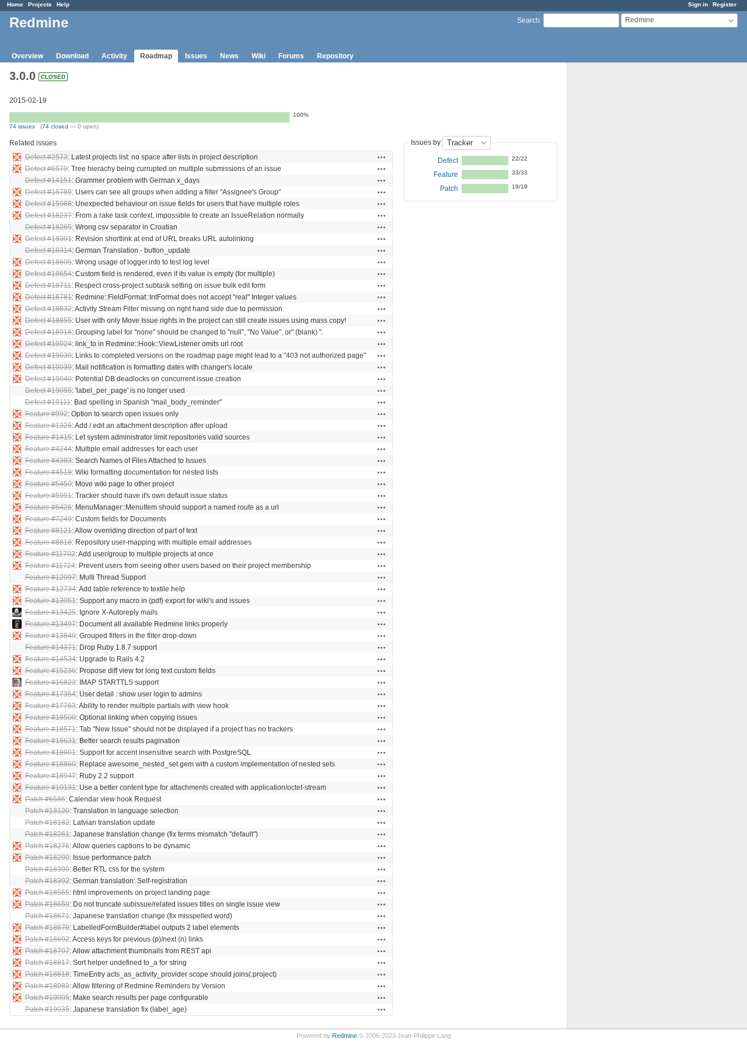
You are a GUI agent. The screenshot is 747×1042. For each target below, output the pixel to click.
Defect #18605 (48, 262)
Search (528, 20)
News (229, 56)
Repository (335, 56)
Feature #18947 (50, 776)
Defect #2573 (46, 157)
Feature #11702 (50, 554)
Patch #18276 (47, 846)
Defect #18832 (48, 309)
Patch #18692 (47, 939)
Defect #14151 (48, 180)
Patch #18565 (47, 892)
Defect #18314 (48, 250)
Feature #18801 (50, 752)
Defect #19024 (48, 344)
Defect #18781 (48, 297)
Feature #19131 (50, 787)
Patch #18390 (47, 869)
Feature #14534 (50, 659)
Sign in (698, 4)
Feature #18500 (50, 717)
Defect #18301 (48, 239)
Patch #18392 (47, 881)
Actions (381, 157)
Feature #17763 (50, 706)
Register (724, 4)
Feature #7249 (48, 519)
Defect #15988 (48, 204)
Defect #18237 (48, 215)
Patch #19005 (47, 998)
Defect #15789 (48, 192)
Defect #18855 (48, 320)
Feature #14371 (50, 647)
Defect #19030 (48, 355)
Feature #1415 (48, 437)
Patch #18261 (47, 834)
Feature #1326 (48, 425)
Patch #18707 (47, 951)
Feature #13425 (50, 612)
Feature (446, 174)
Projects (40, 4)
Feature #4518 (48, 472)
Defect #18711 (48, 285)
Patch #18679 (47, 927)
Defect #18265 (48, 227)
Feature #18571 (50, 729)
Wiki (259, 56)
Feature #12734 (50, 589)
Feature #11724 (50, 566)
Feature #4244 (48, 449)
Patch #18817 (47, 963)
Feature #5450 (48, 484)
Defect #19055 (48, 390)
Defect (448, 160)
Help (63, 4)
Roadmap (156, 56)
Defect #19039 (48, 367)
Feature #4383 (48, 460)
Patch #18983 (47, 986)
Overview (27, 56)
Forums (291, 56)
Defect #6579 (46, 169)
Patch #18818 (47, 974)
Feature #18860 (50, 764)
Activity (114, 56)
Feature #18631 (50, 741)
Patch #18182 (47, 822)
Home (15, 4)
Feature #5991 (48, 496)
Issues (196, 56)
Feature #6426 (48, 507)
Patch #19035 (47, 1009)
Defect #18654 (48, 274)
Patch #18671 (47, 916)
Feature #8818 (48, 542)
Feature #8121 (48, 531)
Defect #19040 (48, 379)
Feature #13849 (50, 636)
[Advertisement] (625, 246)
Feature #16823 (50, 682)
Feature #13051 (50, 601)
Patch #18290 (47, 857)
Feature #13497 (50, 624)
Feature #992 (46, 414)
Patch (449, 188)
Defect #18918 (48, 332)
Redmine (344, 1035)
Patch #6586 (45, 799)
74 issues (22, 126)
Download (72, 56)
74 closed (55, 126)
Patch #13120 (47, 811)
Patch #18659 (47, 904)
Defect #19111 (48, 402)
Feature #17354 (50, 694)
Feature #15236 (50, 671)
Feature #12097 (50, 577)
